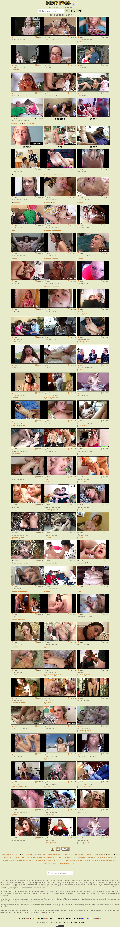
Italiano (59, 918)
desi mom (47, 863)
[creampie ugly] (60, 363)
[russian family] (27, 612)
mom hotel (9, 857)
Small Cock (16, 341)
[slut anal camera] (93, 531)
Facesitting (23, 786)
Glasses (48, 230)
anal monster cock (45, 854)
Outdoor (15, 537)
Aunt (80, 314)
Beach (47, 758)
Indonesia (76, 918)
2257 (65, 922)
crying (68, 863)
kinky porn (56, 863)
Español (41, 918)
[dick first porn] (93, 696)
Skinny (48, 286)
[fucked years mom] (60, 780)
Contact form (72, 922)
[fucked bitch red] (60, 808)
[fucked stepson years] (27, 808)
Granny (15, 174)
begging (34, 854)
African (81, 675)
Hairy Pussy (57, 230)
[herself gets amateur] (60, 223)
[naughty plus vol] (60, 531)
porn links (81, 922)
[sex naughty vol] (93, 91)
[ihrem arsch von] (27, 503)
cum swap (80, 860)
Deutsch (32, 918)
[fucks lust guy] (60, 724)
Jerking (87, 341)
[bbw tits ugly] (60, 63)
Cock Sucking (17, 123)
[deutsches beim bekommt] (60, 584)
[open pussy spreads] (27, 251)
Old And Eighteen (29, 123)
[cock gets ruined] (27, 475)
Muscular (48, 702)
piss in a (80, 854)
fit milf (98, 857)
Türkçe (67, 918)
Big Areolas (49, 174)
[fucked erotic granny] (27, 724)
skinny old (18, 857)
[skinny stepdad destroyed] (27, 116)
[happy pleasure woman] (93, 447)
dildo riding (41, 857)
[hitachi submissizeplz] (27, 91)
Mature (85, 425)
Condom (88, 675)
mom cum (5, 854)
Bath (47, 481)
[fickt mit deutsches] (93, 363)
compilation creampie (11, 860)
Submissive (56, 286)
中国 (99, 918)
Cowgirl (48, 814)
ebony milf (62, 860)
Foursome (16, 69)
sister (75, 863)
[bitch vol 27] (27, 363)
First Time (16, 202)
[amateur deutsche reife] (60, 503)
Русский (86, 918)
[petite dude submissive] (60, 279)
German (81, 369)
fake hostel (113, 860)
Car (80, 425)
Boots (15, 786)
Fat (14, 230)
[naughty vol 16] (27, 279)
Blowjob (15, 647)
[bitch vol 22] (93, 808)
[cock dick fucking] (93, 251)
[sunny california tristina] (93, 752)
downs (105, 860)
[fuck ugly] (27, 307)
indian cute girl (26, 860)
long (78, 11)
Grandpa (48, 537)
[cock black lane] (60, 335)
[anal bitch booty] (60, 391)
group (117, 854)
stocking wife (90, 854)
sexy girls (71, 860)
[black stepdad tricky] (27, 447)
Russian (86, 314)
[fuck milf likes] (27, 419)
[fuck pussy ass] (27, 752)
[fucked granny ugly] (93, 195)
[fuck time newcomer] (60, 195)
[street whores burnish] (27, 531)
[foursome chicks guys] (27, 63)
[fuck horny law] (27, 668)
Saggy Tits (59, 174)
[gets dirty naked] (93, 640)
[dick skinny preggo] (93, 724)
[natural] (93, 584)
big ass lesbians (29, 857)
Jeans (47, 397)
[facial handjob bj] (27, 391)
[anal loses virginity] (27, 195)
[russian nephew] (60, 836)
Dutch (80, 341)
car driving (112, 857)
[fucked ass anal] (27, 167)
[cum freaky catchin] (93, 279)
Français (50, 918)
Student (23, 702)
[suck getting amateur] (93, 35)
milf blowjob (25, 854)
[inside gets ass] (27, 223)
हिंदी (93, 918)
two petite (97, 860)
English (23, 918)
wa (63, 863)
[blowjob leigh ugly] (27, 640)
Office (55, 814)
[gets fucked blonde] (93, 559)
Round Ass (55, 397)
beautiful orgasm (53, 857)
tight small (38, 860)
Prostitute (56, 509)
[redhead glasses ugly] (93, 335)
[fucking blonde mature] (60, 35)
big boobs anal (80, 857)
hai (105, 857)
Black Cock (16, 453)
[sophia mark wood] (60, 752)
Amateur (81, 42)
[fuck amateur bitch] (60, 251)
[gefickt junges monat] (93, 780)
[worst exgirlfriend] (60, 559)
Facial (48, 202)
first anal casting (50, 860)
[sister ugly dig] (93, 475)
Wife (54, 202)
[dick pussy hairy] (93, 391)
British (15, 425)
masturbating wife (58, 854)
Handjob (15, 397)
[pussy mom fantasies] (93, 223)
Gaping (15, 258)
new (73, 11)
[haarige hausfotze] (27, 35)
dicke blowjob (14, 854)
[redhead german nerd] (93, 612)
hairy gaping (101, 854)
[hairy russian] (27, 696)
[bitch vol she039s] (27, 836)
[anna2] (60, 475)
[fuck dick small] (27, 335)
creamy (71, 857)
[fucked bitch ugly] (93, 503)
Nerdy (80, 453)
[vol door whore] (93, 63)
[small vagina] (93, 167)
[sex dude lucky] (60, 696)
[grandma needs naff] (60, 640)
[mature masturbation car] (93, 419)
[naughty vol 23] (93, 668)
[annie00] (60, 419)
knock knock (70, 854)
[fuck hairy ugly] (60, 307)
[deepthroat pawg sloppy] (27, 559)
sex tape (90, 857)
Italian (55, 258)
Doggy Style (82, 481)
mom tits (63, 857)
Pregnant (81, 730)
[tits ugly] (27, 780)
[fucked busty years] (27, 584)
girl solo (88, 860)
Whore (22, 537)
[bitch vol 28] (93, 307)
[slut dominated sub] (60, 91)
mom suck (110, 854)
